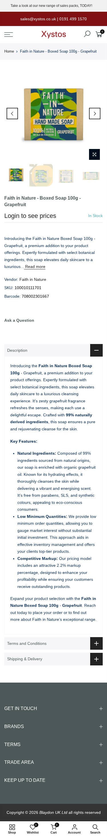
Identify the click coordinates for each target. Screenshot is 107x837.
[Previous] (12, 113)
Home (9, 51)
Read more (34, 266)
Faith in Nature (32, 279)
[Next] (94, 113)
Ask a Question (19, 320)
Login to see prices (30, 215)
